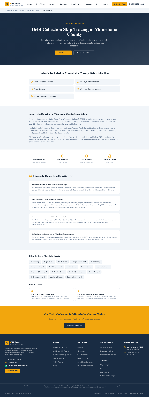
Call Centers (81, 351)
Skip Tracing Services (60, 347)
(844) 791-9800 (137, 4)
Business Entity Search (74, 277)
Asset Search (62, 262)
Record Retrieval (94, 272)
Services (51, 4)
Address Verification (102, 267)
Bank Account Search (38, 277)
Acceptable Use (122, 393)
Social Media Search (55, 267)
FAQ (101, 368)
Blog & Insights (105, 365)
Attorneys (80, 347)
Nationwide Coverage (107, 376)
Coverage (8, 10)
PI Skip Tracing (58, 362)
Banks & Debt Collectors (85, 362)
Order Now (61, 53)
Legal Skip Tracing (59, 358)
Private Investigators (83, 358)
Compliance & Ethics (137, 393)
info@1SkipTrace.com (15, 359)
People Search (48, 262)
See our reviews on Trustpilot (17, 365)
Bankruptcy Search (58, 272)
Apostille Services (106, 347)
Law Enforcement (82, 355)
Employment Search (37, 267)
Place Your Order (73, 325)
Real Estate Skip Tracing (61, 351)
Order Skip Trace (120, 4)
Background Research (78, 262)
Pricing (55, 365)
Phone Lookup (95, 262)
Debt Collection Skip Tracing (62, 355)
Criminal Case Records (76, 272)
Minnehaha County (33, 10)
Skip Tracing (35, 262)
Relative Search (86, 267)
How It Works (104, 372)
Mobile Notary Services (108, 355)
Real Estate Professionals (85, 365)
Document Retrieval (106, 351)
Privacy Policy (96, 393)
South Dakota (19, 10)
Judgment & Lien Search (39, 272)
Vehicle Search (72, 267)
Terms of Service (109, 393)
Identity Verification (56, 277)
